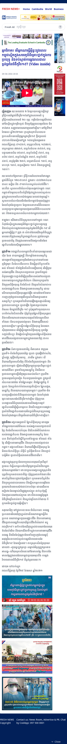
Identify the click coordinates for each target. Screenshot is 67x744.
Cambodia (37, 9)
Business (59, 9)
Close (57, 741)
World (48, 9)
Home (26, 9)
